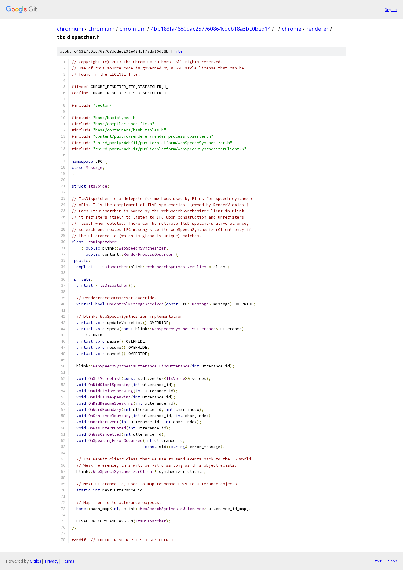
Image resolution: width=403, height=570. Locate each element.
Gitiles (35, 561)
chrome (291, 28)
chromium (70, 28)
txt (378, 561)
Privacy (51, 561)
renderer (317, 28)
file (178, 51)
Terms (68, 561)
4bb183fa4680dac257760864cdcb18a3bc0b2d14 (211, 28)
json (392, 561)
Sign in (391, 9)
